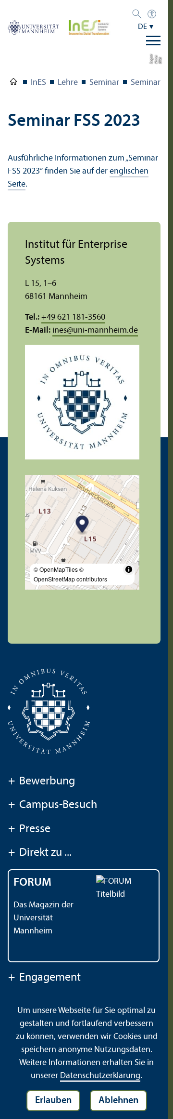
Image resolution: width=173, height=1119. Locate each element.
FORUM (32, 883)
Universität (13, 83)
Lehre (68, 82)
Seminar (104, 82)
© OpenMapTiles (56, 569)
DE (142, 27)
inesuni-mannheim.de (95, 330)
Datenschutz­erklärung (100, 1075)
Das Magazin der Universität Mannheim (43, 918)
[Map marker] (82, 525)
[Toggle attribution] (129, 569)
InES (38, 82)
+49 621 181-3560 (73, 317)
